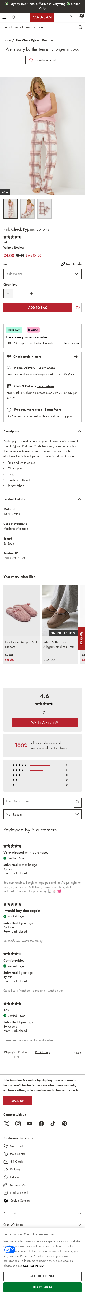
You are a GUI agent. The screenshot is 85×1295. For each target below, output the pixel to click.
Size (6, 264)
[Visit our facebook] (41, 1123)
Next (78, 1052)
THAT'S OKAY (42, 1287)
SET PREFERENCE (42, 1276)
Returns (14, 1177)
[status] (20, 293)
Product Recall (19, 1193)
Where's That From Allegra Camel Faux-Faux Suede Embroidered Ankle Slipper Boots (59, 644)
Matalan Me (18, 1185)
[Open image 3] (44, 209)
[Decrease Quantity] (8, 293)
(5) (5, 242)
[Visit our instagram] (18, 1123)
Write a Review (13, 247)
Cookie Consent (20, 1200)
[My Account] (70, 17)
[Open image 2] (27, 209)
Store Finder (17, 1146)
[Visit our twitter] (6, 1123)
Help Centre (18, 1154)
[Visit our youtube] (29, 1123)
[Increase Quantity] (31, 293)
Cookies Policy (33, 1266)
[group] (9, 658)
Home (7, 40)
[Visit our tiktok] (53, 1123)
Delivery (15, 1169)
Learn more (71, 343)
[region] (42, 1261)
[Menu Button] (4, 17)
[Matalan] (42, 17)
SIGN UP (17, 1101)
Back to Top (42, 1052)
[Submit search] (13, 17)
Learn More (46, 368)
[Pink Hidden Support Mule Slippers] (21, 610)
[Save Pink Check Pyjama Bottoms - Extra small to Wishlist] (31, 60)
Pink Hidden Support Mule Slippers (21, 644)
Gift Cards (16, 1161)
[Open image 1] (10, 209)
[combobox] (42, 274)
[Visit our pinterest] (64, 1123)
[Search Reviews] (78, 803)
